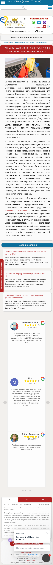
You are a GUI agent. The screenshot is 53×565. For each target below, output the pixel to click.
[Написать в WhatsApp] (33, 22)
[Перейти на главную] (15, 23)
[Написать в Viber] (44, 22)
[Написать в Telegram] (39, 22)
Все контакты (39, 27)
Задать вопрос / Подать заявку (26, 543)
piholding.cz (30, 560)
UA (50, 27)
